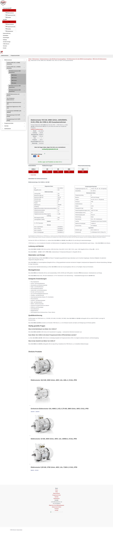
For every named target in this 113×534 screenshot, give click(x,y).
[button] (10, 8)
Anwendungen (6, 37)
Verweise (5, 45)
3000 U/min (14, 75)
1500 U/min (14, 77)
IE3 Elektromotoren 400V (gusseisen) (15, 71)
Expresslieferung (6, 33)
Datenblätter (5, 35)
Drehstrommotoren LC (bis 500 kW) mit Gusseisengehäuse (53, 58)
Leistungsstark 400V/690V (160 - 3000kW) (14, 111)
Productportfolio (6, 8)
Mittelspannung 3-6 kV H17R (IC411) (13, 115)
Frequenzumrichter (11, 15)
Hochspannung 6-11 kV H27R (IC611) (13, 120)
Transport (56, 508)
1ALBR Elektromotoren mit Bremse (13, 95)
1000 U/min (14, 80)
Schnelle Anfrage (6, 41)
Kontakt (4, 48)
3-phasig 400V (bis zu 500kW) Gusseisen (13, 67)
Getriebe (9, 17)
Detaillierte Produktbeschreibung (37, 129)
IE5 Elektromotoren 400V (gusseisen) (15, 90)
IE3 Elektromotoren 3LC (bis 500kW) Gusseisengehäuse (79, 58)
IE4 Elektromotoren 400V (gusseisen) (15, 86)
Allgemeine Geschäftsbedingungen (56, 505)
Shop (4, 19)
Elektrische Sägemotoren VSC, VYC (14, 107)
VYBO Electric (6, 43)
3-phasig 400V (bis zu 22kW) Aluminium (13, 63)
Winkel (29, 58)
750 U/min (13, 83)
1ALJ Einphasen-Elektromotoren (11, 99)
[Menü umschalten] (9, 10)
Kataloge (5, 39)
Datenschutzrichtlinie (56, 507)
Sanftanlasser (10, 31)
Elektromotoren (10, 12)
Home (56, 490)
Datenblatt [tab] (33, 174)
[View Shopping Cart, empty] (1, 52)
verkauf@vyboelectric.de (50, 149)
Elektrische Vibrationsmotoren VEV (14, 103)
